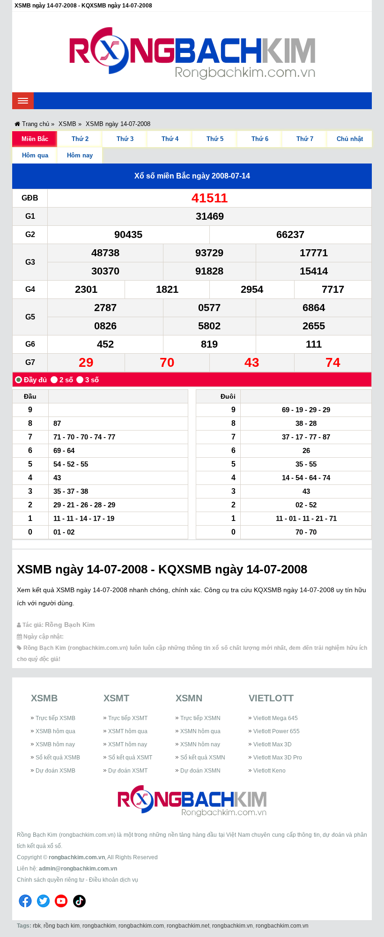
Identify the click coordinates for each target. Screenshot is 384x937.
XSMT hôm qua (128, 731)
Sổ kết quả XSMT (130, 757)
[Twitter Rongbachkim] (43, 909)
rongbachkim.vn (232, 925)
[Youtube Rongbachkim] (61, 909)
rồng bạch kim (62, 925)
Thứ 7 (304, 138)
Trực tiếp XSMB (55, 718)
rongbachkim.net (188, 925)
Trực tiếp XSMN (200, 718)
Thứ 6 (259, 138)
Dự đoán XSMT (128, 770)
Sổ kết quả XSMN (202, 757)
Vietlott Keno (269, 770)
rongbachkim (99, 925)
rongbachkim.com (141, 925)
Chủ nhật (350, 138)
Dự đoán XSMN (200, 770)
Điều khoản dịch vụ (113, 880)
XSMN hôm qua (200, 731)
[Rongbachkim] (192, 52)
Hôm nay (80, 155)
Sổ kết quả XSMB (58, 757)
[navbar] (23, 100)
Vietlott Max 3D (272, 744)
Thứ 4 (170, 138)
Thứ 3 (125, 138)
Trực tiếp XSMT (128, 718)
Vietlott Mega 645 (275, 718)
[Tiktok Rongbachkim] (79, 909)
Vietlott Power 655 (276, 731)
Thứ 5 (215, 138)
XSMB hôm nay (55, 744)
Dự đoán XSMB (55, 770)
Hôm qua (35, 155)
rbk (37, 925)
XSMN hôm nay (200, 744)
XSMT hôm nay (127, 744)
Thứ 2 (80, 138)
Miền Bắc (35, 138)
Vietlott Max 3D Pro (277, 757)
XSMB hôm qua (55, 731)
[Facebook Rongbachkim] (25, 909)
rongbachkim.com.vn (77, 857)
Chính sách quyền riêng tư (50, 880)
